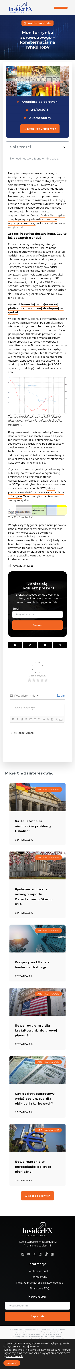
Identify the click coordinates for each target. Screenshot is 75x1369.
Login (60, 695)
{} (52, 719)
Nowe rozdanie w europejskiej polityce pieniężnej (33, 1166)
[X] (34, 1254)
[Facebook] (22, 1254)
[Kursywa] (17, 719)
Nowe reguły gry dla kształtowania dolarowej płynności (36, 1030)
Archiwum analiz (39, 23)
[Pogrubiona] (13, 719)
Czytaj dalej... (24, 839)
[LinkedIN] (52, 1254)
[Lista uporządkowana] (30, 719)
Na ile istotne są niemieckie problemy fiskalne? (33, 826)
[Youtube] (28, 1254)
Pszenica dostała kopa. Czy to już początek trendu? (37, 235)
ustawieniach (14, 1356)
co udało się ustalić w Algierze (37, 292)
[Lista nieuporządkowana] (35, 719)
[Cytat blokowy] (39, 719)
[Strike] (26, 719)
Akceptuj (12, 1363)
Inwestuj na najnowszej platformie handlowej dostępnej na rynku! (36, 308)
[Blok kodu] (43, 719)
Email (16, 608)
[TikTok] (46, 1254)
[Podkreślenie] (21, 719)
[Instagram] (40, 1254)
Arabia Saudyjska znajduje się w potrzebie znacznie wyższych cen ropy (36, 219)
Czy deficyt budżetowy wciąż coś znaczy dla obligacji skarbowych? (35, 1098)
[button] (61, 8)
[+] (57, 719)
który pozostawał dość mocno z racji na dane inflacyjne (36, 492)
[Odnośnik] (48, 719)
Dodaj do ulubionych (41, 128)
